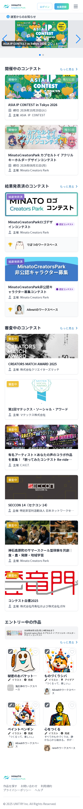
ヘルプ (39, 790)
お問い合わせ (29, 786)
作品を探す (10, 786)
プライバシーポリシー (17, 790)
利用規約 (46, 786)
